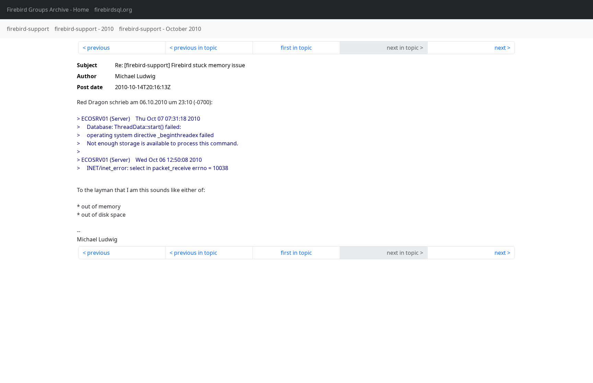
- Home (48, 9)
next (500, 47)
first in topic (296, 47)
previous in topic (195, 47)
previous (98, 47)
